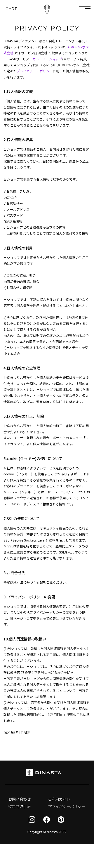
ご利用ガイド (59, 799)
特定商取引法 (19, 806)
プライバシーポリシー (66, 806)
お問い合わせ (19, 799)
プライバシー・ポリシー (35, 71)
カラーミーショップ (47, 59)
